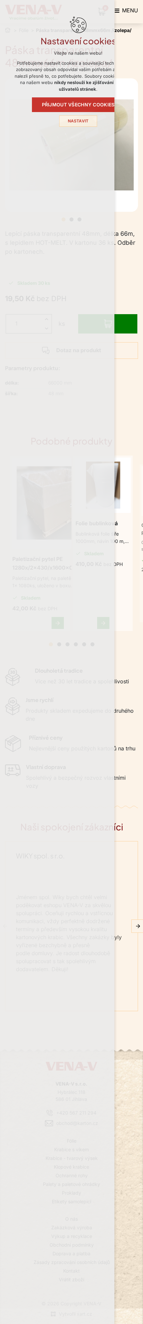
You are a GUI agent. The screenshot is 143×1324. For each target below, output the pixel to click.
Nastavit (78, 121)
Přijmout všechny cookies (78, 104)
